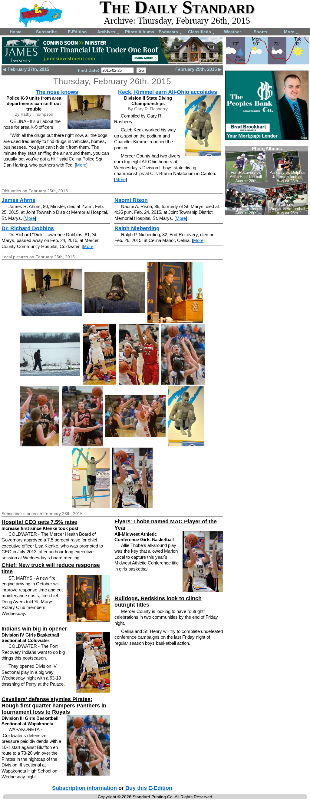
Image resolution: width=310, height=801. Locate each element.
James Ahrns (18, 200)
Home (15, 31)
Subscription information (84, 788)
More (291, 32)
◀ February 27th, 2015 (26, 69)
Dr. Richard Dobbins (28, 228)
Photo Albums (139, 31)
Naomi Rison (131, 200)
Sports (260, 31)
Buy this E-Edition (148, 788)
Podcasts (170, 32)
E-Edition (77, 31)
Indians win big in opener (34, 629)
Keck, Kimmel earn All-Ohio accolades (167, 92)
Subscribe (46, 31)
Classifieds (201, 32)
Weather (232, 31)
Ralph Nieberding (137, 228)
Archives (108, 32)
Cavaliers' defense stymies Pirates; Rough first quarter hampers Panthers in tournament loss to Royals (54, 705)
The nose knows (57, 92)
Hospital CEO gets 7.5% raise (39, 522)
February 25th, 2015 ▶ (198, 69)
